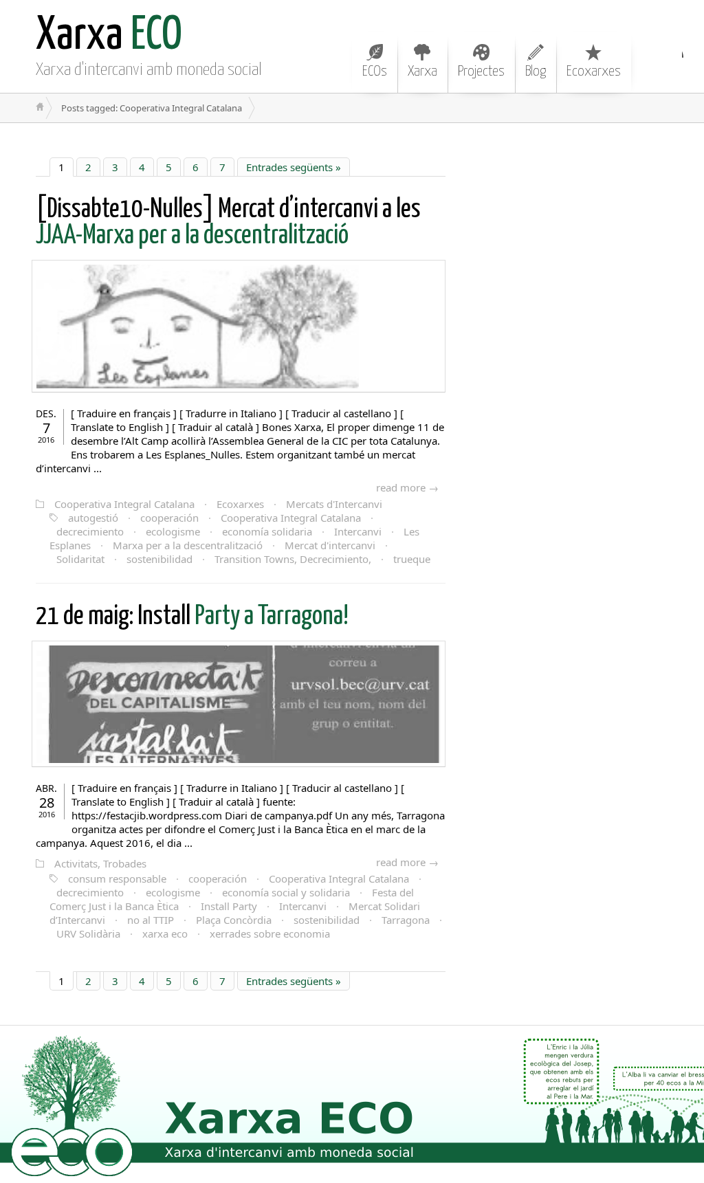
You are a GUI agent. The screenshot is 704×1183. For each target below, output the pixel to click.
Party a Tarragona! (192, 617)
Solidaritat (80, 559)
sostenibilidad (159, 559)
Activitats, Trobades (100, 863)
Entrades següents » (293, 167)
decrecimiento (90, 531)
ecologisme (173, 531)
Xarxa (422, 71)
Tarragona (406, 920)
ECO (109, 36)
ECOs (374, 71)
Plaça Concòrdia (234, 920)
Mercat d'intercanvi (330, 545)
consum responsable (117, 878)
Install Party (229, 906)
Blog (535, 71)
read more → (407, 487)
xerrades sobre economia (270, 933)
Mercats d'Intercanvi (334, 504)
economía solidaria (267, 531)
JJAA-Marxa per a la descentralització (228, 223)
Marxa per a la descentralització (188, 545)
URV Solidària (88, 933)
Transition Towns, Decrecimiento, (292, 559)
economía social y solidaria (286, 892)
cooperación (169, 517)
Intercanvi (358, 531)
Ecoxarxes (593, 71)
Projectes (481, 71)
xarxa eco (165, 933)
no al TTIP (150, 920)
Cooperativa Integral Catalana (124, 504)
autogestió (93, 517)
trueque (411, 559)
